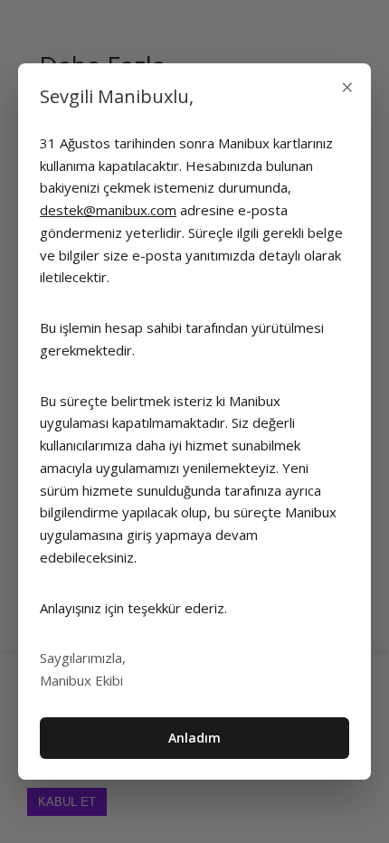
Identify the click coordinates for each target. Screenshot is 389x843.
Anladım (194, 737)
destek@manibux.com (108, 210)
